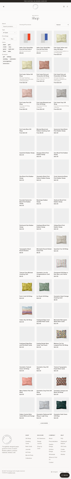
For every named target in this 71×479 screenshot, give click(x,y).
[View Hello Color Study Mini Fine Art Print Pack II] (27, 38)
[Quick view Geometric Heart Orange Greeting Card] (56, 292)
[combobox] (9, 32)
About (50, 438)
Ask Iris (66, 475)
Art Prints (28, 452)
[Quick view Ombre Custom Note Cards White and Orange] (22, 410)
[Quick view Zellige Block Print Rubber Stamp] (56, 221)
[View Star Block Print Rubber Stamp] (27, 167)
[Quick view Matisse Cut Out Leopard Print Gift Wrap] (56, 339)
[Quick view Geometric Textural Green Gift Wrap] (22, 362)
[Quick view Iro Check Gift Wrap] (39, 292)
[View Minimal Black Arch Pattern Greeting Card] (44, 119)
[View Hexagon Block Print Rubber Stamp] (44, 143)
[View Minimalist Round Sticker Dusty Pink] (44, 239)
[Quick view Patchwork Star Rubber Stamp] (22, 221)
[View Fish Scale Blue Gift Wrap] (27, 119)
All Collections (41, 438)
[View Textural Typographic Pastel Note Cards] (61, 357)
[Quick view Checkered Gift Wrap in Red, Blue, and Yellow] (56, 268)
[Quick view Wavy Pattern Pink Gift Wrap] (22, 386)
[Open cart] (63, 6)
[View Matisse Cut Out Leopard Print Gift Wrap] (61, 334)
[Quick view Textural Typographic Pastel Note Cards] (56, 362)
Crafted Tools (11, 472)
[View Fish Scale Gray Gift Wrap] (61, 93)
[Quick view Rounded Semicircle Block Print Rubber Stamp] (22, 195)
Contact (51, 462)
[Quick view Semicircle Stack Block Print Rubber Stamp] (56, 125)
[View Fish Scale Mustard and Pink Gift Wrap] (44, 93)
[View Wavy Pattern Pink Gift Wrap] (27, 381)
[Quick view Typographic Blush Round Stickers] (22, 244)
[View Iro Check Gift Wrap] (44, 286)
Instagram (55, 472)
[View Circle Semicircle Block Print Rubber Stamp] (61, 167)
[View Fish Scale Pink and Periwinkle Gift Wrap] (61, 64)
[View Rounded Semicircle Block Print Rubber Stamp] (27, 190)
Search (4, 23)
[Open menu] (3, 6)
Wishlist (63, 454)
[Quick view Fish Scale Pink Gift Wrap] (22, 98)
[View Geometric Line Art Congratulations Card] (44, 263)
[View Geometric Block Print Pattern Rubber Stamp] (44, 167)
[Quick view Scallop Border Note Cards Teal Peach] (39, 339)
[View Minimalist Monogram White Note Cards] (61, 310)
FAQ (62, 438)
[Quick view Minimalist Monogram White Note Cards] (56, 315)
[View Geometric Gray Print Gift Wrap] (44, 381)
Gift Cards (63, 446)
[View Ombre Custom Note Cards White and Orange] (27, 404)
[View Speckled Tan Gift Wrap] (61, 239)
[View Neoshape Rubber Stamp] (44, 190)
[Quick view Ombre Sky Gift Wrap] (22, 315)
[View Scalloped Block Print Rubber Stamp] (44, 215)
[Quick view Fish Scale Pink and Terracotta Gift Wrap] (39, 70)
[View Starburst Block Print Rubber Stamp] (61, 190)
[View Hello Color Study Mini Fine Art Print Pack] (44, 38)
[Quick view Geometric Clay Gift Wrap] (39, 362)
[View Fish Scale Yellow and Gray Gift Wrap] (61, 38)
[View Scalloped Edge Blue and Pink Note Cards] (27, 334)
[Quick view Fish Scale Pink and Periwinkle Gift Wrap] (56, 70)
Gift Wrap (28, 438)
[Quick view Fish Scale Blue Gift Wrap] (22, 125)
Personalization (53, 441)
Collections (29, 458)
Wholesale (52, 454)
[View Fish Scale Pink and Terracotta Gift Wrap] (44, 64)
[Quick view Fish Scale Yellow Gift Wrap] (22, 70)
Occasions (5, 54)
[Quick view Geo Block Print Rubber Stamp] (56, 148)
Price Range (5, 36)
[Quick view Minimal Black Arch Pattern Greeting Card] (39, 125)
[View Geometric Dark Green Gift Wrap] (61, 404)
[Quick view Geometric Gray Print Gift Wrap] (39, 386)
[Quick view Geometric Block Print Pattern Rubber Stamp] (39, 172)
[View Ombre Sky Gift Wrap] (27, 310)
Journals (28, 449)
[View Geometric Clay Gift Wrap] (44, 357)
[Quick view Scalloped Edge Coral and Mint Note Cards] (39, 315)
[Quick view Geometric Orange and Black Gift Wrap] (56, 386)
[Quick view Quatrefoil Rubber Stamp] (22, 148)
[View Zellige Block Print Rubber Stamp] (61, 215)
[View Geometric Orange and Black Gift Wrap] (61, 381)
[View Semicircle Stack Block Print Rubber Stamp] (61, 119)
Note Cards (29, 446)
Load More (44, 423)
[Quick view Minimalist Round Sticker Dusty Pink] (39, 244)
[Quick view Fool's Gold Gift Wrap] (22, 292)
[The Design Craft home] (35, 6)
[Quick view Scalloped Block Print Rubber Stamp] (39, 221)
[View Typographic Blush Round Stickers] (27, 239)
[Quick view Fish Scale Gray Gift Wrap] (56, 98)
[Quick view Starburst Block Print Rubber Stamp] (56, 195)
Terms (67, 472)
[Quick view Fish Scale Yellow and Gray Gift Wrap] (56, 43)
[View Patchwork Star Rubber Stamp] (27, 215)
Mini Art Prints (29, 455)
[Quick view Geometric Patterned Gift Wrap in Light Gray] (39, 410)
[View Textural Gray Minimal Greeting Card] (27, 263)
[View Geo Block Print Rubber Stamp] (61, 143)
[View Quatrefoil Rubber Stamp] (27, 143)
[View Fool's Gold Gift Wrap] (27, 286)
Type (3, 29)
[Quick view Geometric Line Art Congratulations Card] (39, 268)
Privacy (62, 472)
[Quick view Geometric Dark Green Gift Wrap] (56, 410)
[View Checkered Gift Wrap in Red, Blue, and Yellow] (61, 263)
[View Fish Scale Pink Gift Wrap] (27, 93)
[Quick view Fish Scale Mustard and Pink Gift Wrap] (39, 98)
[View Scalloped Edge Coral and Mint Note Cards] (44, 310)
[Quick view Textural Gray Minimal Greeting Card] (22, 268)
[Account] (67, 6)
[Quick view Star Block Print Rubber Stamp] (22, 172)
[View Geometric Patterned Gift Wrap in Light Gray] (44, 404)
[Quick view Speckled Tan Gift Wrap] (56, 244)
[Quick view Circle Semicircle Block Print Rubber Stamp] (56, 172)
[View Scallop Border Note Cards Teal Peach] (44, 334)
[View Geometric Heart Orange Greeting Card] (61, 286)
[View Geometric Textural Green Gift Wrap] (27, 357)
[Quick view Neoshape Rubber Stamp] (39, 195)
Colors (4, 42)
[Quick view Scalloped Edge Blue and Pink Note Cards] (22, 339)
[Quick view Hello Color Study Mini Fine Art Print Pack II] (22, 43)
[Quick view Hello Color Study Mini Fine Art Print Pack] (39, 43)
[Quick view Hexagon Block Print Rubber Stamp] (39, 148)
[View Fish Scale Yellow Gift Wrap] (27, 64)
